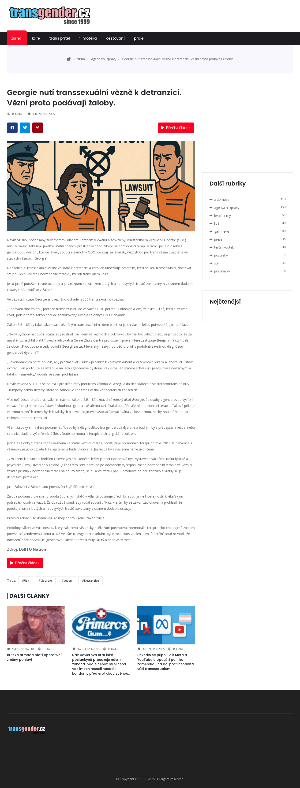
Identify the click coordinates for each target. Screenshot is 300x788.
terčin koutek (224, 247)
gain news (221, 231)
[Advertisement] (207, 15)
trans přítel (59, 38)
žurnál (16, 38)
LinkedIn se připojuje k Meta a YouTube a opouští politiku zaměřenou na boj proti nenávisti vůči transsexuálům (165, 662)
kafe (36, 38)
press (218, 239)
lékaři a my (222, 215)
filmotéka (88, 38)
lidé (216, 223)
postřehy (221, 255)
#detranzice (90, 581)
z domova (221, 199)
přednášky (222, 271)
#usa (25, 581)
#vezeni (66, 581)
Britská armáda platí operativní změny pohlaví (34, 657)
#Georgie (45, 581)
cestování (115, 38)
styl (216, 263)
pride (138, 38)
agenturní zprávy (103, 59)
